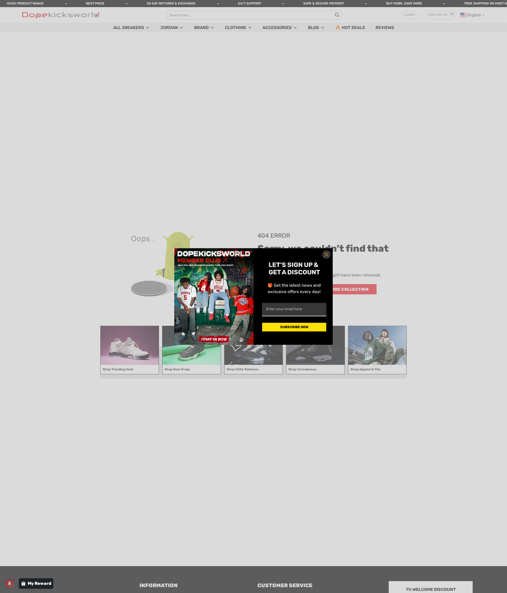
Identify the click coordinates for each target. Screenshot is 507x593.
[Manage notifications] (9, 583)
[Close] (326, 254)
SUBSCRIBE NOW (294, 327)
